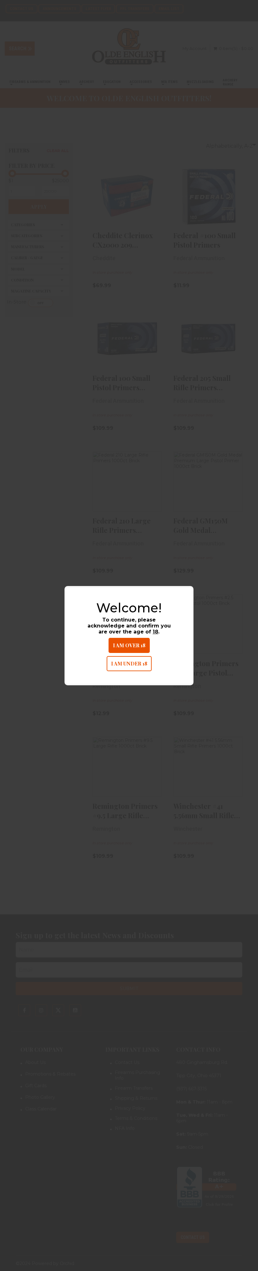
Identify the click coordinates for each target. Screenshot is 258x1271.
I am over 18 (129, 645)
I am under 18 (129, 663)
